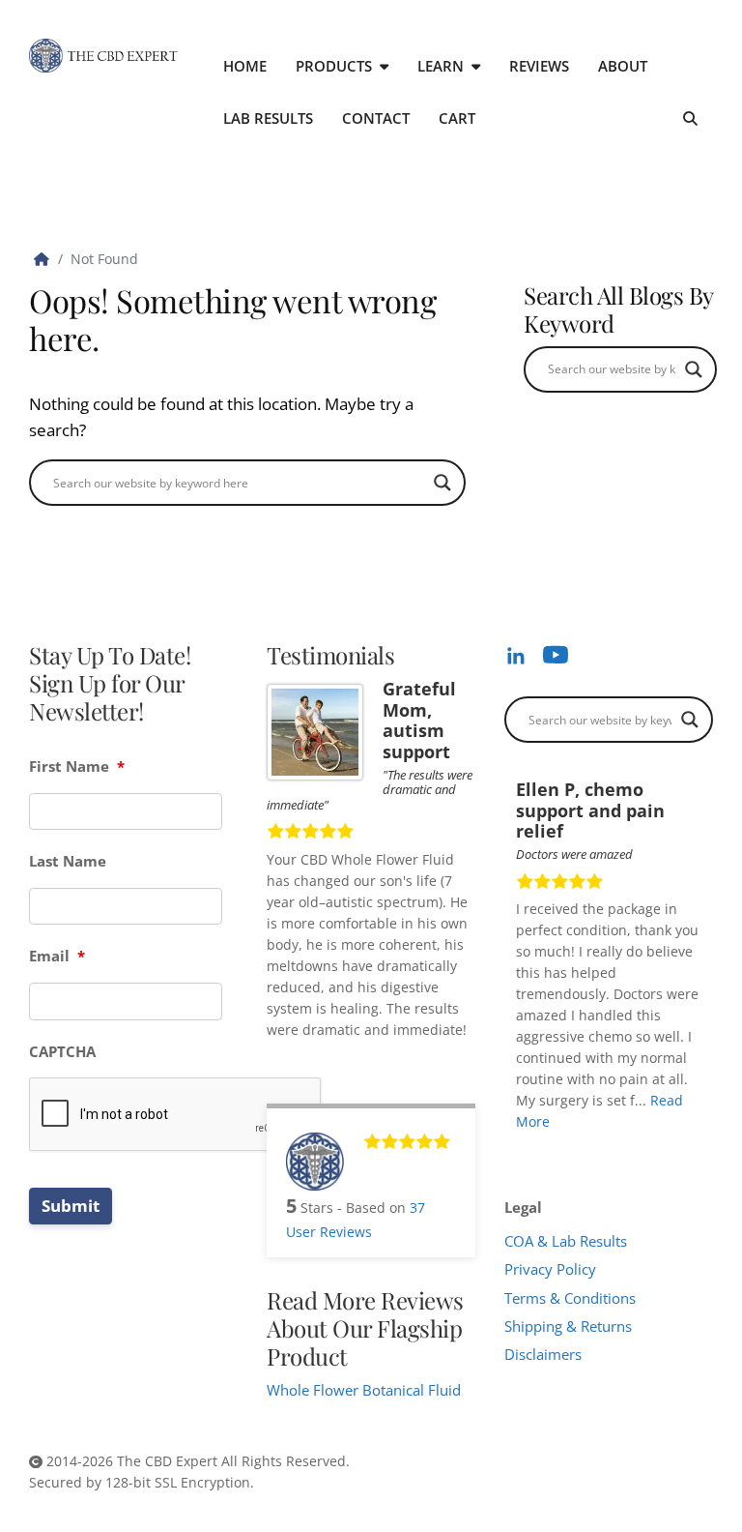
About (622, 65)
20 (575, 1163)
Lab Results (268, 118)
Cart (457, 118)
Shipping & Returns (568, 1326)
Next (694, 1149)
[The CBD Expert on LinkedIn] (516, 654)
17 (534, 1163)
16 (521, 1163)
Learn (440, 65)
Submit (71, 1205)
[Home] (41, 259)
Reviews (539, 65)
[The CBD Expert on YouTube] (555, 654)
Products (334, 65)
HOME (245, 65)
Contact (376, 118)
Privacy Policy (550, 1269)
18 (548, 1163)
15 (710, 1148)
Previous (677, 1149)
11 (656, 1148)
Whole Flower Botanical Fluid (364, 1389)
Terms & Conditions (570, 1298)
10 (642, 1148)
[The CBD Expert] (104, 56)
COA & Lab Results (565, 1241)
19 (561, 1163)
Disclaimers (543, 1354)
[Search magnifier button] (442, 482)
